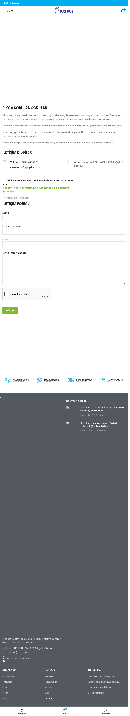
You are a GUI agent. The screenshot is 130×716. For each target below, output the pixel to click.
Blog (47, 692)
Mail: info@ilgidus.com (18, 658)
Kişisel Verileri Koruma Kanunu (104, 681)
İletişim (49, 698)
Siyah (5, 692)
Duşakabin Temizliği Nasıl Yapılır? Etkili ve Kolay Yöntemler (102, 409)
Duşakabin (8, 676)
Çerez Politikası (96, 692)
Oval (4, 698)
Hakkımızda (51, 681)
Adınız (5, 212)
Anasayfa (50, 676)
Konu (5, 239)
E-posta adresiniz (11, 226)
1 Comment (100, 415)
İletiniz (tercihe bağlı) (14, 253)
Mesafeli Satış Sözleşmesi (101, 676)
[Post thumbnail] (72, 411)
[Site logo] (64, 10)
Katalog (49, 687)
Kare (4, 687)
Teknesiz (7, 681)
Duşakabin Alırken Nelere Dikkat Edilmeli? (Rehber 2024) (98, 424)
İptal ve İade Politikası (99, 687)
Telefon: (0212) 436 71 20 (20, 652)
